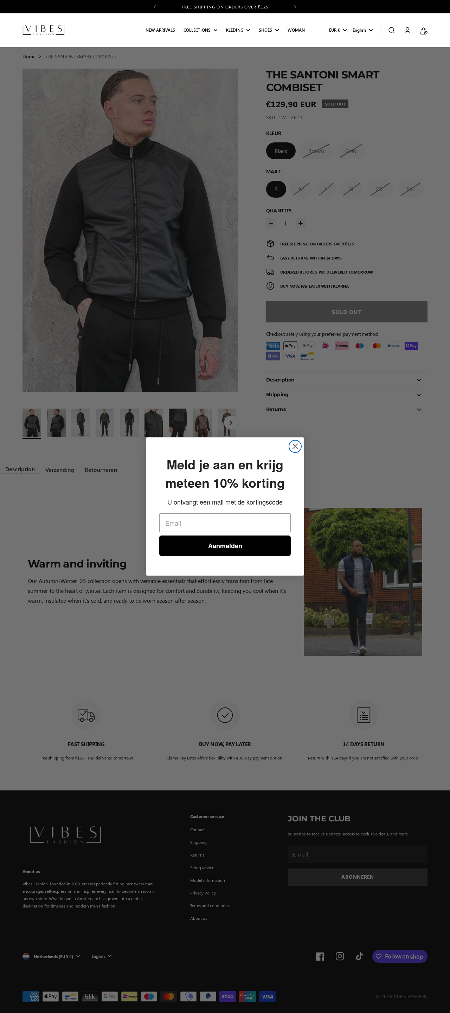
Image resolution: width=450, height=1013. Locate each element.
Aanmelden (225, 545)
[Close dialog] (295, 446)
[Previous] (155, 6)
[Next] (295, 6)
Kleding (234, 30)
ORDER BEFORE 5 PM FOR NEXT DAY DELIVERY (225, 6)
